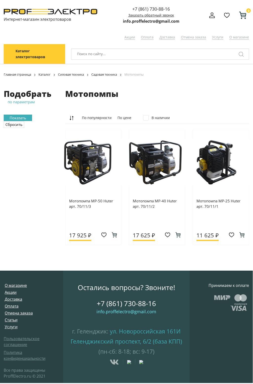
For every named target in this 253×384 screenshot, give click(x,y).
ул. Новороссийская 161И (145, 331)
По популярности (97, 117)
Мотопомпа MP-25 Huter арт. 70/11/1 (218, 203)
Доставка (167, 37)
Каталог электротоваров (30, 54)
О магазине (239, 37)
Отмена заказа (193, 37)
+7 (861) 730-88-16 (151, 9)
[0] (240, 15)
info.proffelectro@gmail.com (151, 21)
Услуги (217, 37)
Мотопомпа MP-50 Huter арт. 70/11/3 (91, 203)
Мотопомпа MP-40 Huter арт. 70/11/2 (155, 203)
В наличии (160, 117)
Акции (129, 37)
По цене (124, 117)
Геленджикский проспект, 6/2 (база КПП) (126, 341)
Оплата (147, 37)
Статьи (11, 320)
